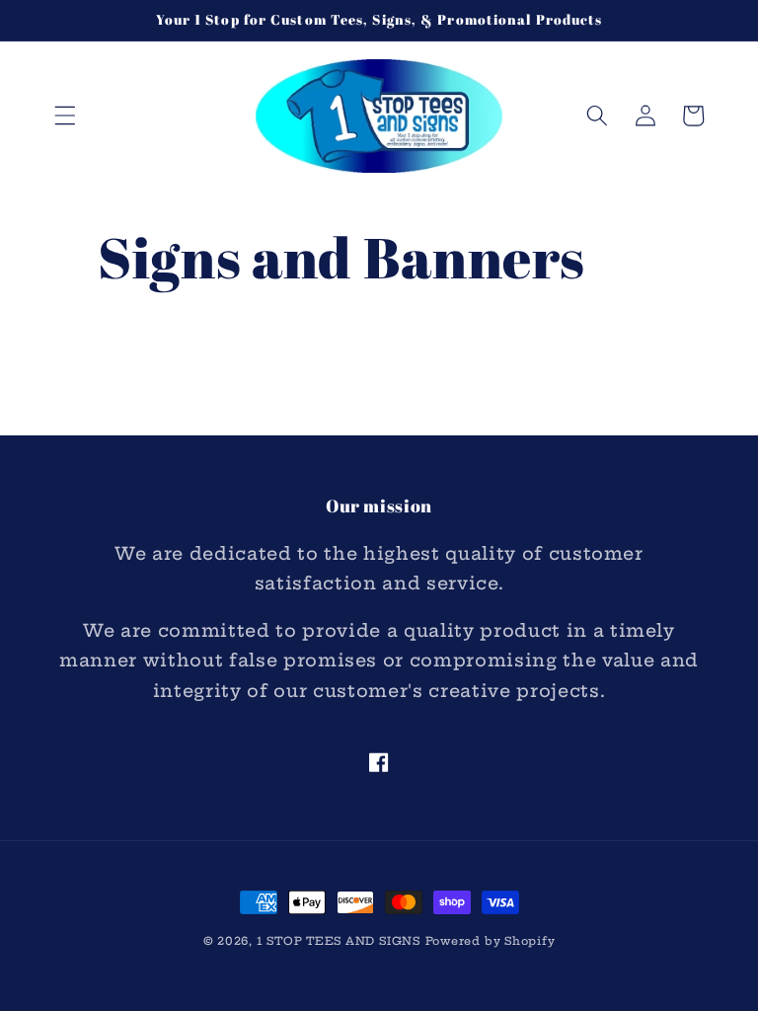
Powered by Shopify (490, 941)
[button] (65, 115)
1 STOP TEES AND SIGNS (338, 941)
